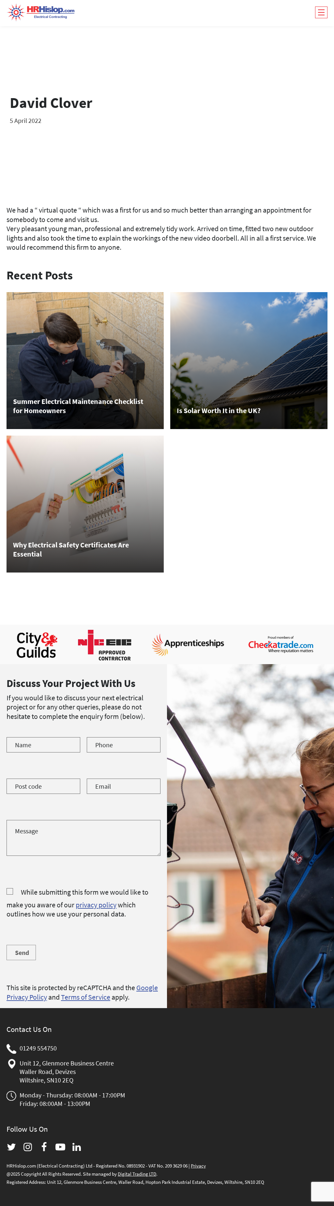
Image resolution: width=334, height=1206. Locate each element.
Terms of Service (85, 997)
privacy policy (96, 904)
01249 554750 (38, 1048)
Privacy (198, 1166)
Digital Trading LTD (137, 1174)
